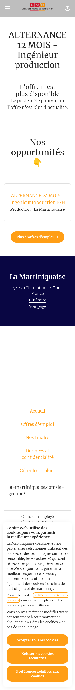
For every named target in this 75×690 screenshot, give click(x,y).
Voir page (37, 306)
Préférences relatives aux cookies (37, 673)
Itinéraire (37, 300)
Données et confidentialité (38, 454)
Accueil (37, 411)
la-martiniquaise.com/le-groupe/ (36, 490)
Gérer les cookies (37, 471)
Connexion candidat (37, 521)
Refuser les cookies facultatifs (37, 655)
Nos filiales (37, 437)
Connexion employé (37, 516)
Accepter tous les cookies (37, 640)
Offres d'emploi (37, 424)
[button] (67, 8)
